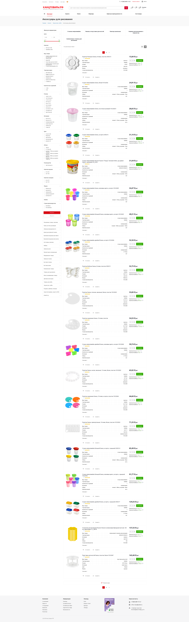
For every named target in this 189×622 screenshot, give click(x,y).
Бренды (86, 605)
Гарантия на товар (67, 607)
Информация (66, 598)
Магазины (44, 609)
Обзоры (86, 607)
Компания (45, 598)
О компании (45, 601)
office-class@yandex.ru (136, 604)
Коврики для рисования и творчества (136, 32)
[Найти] (126, 7)
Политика (44, 611)
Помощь (65, 601)
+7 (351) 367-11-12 (136, 601)
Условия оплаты (67, 603)
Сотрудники (45, 605)
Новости (44, 603)
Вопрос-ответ (87, 603)
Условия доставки (67, 605)
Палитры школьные (115, 31)
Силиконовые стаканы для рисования (74, 39)
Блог (85, 601)
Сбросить (52, 215)
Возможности (66, 609)
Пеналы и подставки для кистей (94, 31)
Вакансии (44, 607)
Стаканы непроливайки (74, 31)
